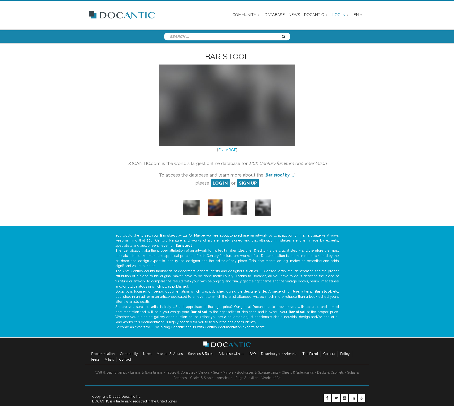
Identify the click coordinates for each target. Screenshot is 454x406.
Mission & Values (170, 354)
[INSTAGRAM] (344, 398)
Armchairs (224, 378)
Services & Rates (200, 354)
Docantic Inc (131, 396)
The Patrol (310, 354)
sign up (248, 183)
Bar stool (227, 56)
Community (129, 354)
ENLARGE (227, 150)
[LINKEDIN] (353, 398)
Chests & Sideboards (298, 372)
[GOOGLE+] (361, 398)
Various (204, 372)
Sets (216, 372)
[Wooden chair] (191, 207)
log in (220, 183)
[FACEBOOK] (327, 398)
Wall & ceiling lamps (111, 372)
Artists (109, 359)
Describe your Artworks (279, 354)
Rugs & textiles (247, 378)
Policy (345, 354)
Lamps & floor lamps (146, 372)
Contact (125, 359)
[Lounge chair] (238, 207)
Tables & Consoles (180, 372)
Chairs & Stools (202, 378)
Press (95, 359)
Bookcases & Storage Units (257, 372)
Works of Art (271, 378)
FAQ (252, 354)
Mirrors (228, 372)
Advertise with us (231, 354)
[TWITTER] (336, 398)
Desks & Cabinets (330, 372)
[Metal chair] (215, 207)
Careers (329, 354)
